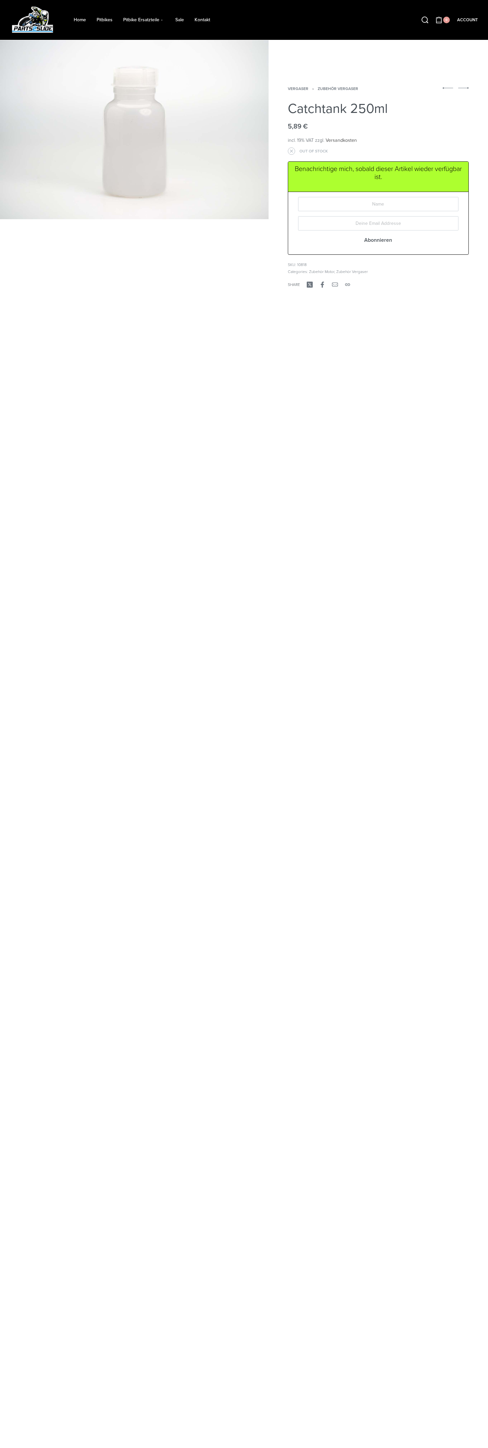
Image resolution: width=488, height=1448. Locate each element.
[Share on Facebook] (322, 285)
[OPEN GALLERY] (134, 129)
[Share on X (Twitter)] (310, 285)
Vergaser (298, 88)
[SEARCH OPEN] (425, 20)
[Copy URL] (348, 285)
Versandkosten (341, 140)
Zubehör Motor (321, 271)
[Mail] (335, 285)
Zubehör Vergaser (338, 88)
